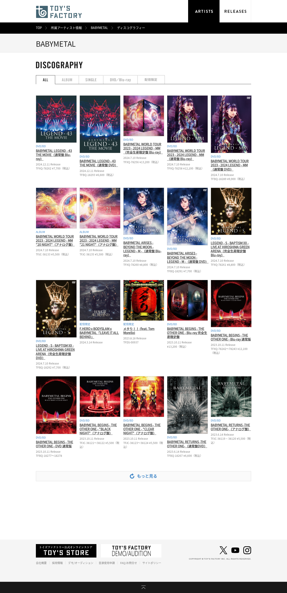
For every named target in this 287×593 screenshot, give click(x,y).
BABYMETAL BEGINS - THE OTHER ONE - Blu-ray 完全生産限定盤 (187, 332)
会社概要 (41, 563)
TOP (39, 27)
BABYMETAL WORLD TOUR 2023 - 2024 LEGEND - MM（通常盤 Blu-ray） (186, 154)
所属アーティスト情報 (66, 27)
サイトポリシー (151, 563)
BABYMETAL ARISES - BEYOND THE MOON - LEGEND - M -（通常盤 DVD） (188, 257)
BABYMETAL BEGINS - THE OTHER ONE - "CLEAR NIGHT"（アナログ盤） (142, 429)
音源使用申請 (107, 563)
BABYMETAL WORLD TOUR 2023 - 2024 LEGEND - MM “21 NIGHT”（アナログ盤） (99, 240)
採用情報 (57, 563)
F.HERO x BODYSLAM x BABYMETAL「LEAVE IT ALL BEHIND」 (99, 332)
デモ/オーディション (80, 563)
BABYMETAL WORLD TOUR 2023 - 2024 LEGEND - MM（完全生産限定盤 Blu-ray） (143, 148)
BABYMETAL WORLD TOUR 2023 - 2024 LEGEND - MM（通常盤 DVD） (230, 165)
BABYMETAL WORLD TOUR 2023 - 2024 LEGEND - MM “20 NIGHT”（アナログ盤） (55, 240)
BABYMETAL (99, 27)
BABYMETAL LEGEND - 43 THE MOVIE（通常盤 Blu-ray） (54, 154)
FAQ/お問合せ (128, 563)
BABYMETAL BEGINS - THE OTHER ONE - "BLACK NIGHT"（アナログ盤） (98, 429)
